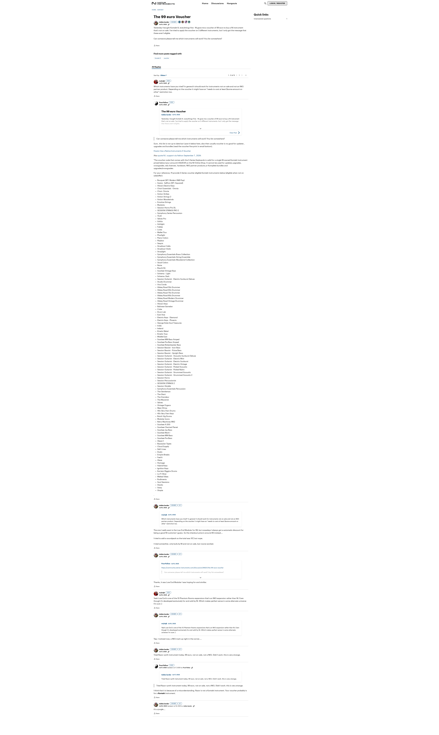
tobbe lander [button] (164, 22)
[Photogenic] (179, 22)
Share (156, 46)
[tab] (156, 67)
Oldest (163, 75)
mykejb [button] (162, 81)
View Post (233, 133)
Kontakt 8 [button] (158, 58)
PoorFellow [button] (163, 102)
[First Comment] (189, 22)
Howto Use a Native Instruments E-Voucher (172, 151)
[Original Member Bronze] (182, 22)
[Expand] (200, 128)
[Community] (163, 3)
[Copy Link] (168, 24)
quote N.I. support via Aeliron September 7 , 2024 (179, 155)
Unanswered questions (270, 19)
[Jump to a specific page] (245, 75)
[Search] (265, 3)
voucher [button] (166, 58)
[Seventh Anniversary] (186, 22)
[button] (156, 23)
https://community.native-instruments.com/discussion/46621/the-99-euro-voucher (192, 568)
